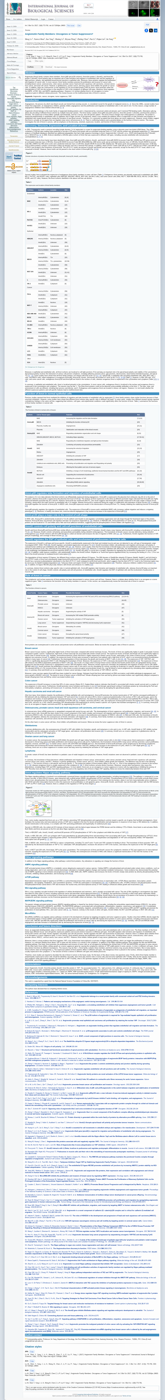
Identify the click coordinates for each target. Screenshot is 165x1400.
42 (47, 675)
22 (133, 522)
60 (65, 852)
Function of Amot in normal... (14, 96)
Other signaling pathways (14, 121)
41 (36, 666)
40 (72, 663)
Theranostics (14, 136)
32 (74, 550)
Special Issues (11, 73)
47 (121, 715)
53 (131, 776)
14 (100, 376)
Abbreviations (14, 127)
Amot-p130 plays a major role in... (14, 103)
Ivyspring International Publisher (87, 1394)
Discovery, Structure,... (14, 92)
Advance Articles (12, 53)
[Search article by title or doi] (20, 77)
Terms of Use (126, 1396)
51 (47, 744)
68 (120, 897)
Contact (51, 19)
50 (119, 740)
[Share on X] (151, 30)
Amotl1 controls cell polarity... (14, 106)
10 (97, 149)
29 (73, 547)
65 (103, 883)
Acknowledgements (14, 129)
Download (48, 67)
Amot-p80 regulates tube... (14, 99)
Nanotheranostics (14, 150)
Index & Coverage (13, 65)
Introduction (14, 89)
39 (125, 659)
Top (14, 87)
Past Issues (10, 50)
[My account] (157, 19)
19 (26, 381)
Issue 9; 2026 (11, 42)
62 (34, 853)
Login (43, 19)
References (14, 131)
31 (71, 550)
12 (32, 376)
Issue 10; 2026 (12, 38)
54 (44, 784)
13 (97, 376)
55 (109, 824)
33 (26, 552)
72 (92, 922)
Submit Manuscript (31, 19)
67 (98, 893)
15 (121, 377)
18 (124, 377)
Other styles (39, 61)
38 (47, 655)
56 (82, 829)
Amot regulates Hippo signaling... (14, 117)
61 (67, 852)
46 (127, 713)
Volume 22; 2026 (12, 46)
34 (29, 552)
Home (8, 19)
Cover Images (11, 61)
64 (71, 874)
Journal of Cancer (14, 146)
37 (92, 565)
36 (26, 565)
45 (155, 711)
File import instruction (60, 67)
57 (51, 839)
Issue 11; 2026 (12, 34)
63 (67, 872)
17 (127, 832)
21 (125, 511)
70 (144, 906)
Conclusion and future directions (14, 125)
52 (26, 756)
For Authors (17, 19)
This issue (70, 25)
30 (88, 549)
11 (29, 376)
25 (66, 535)
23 (31, 532)
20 (149, 502)
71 (70, 910)
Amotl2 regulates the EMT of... (14, 110)
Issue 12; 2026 (12, 30)
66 (106, 883)
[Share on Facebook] (146, 30)
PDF (147, 25)
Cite (79, 25)
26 (49, 545)
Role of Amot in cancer (14, 114)
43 (72, 677)
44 (152, 711)
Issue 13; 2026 (12, 26)
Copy (29, 61)
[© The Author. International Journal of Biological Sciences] (137, 83)
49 (102, 731)
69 (123, 897)
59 (26, 846)
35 (113, 563)
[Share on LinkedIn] (155, 30)
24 (63, 535)
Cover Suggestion (13, 69)
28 (70, 547)
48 (87, 717)
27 (93, 545)
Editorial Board (12, 57)
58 (157, 844)
